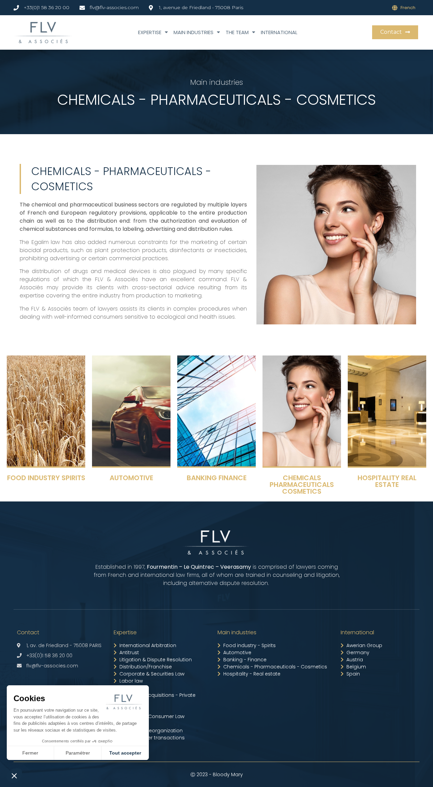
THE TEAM (237, 32)
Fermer (30, 753)
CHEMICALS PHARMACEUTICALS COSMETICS (302, 484)
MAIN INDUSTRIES (193, 32)
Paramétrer (78, 753)
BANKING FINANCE (217, 478)
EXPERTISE (149, 32)
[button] (395, 32)
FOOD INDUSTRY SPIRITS (46, 478)
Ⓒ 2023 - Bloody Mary (216, 774)
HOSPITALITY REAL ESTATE (387, 481)
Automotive (131, 478)
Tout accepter (125, 753)
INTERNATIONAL (279, 32)
